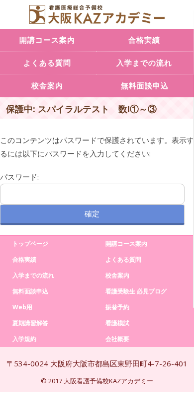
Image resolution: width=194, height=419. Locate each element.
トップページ (30, 243)
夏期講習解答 (30, 323)
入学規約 (24, 339)
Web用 (22, 307)
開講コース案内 (126, 243)
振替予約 (117, 307)
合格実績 (144, 40)
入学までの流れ (144, 63)
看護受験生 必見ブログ (136, 291)
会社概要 (117, 339)
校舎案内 (117, 275)
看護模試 (117, 323)
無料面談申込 (145, 85)
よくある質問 (123, 259)
